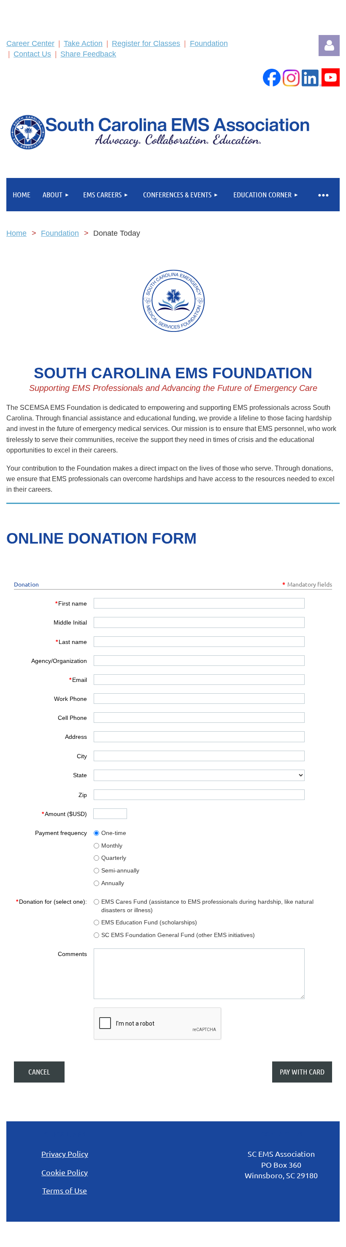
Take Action (83, 43)
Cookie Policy (64, 1172)
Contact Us (32, 54)
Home (16, 233)
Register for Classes (146, 43)
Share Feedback (88, 54)
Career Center (30, 43)
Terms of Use (64, 1190)
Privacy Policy (64, 1153)
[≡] (323, 194)
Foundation (209, 43)
